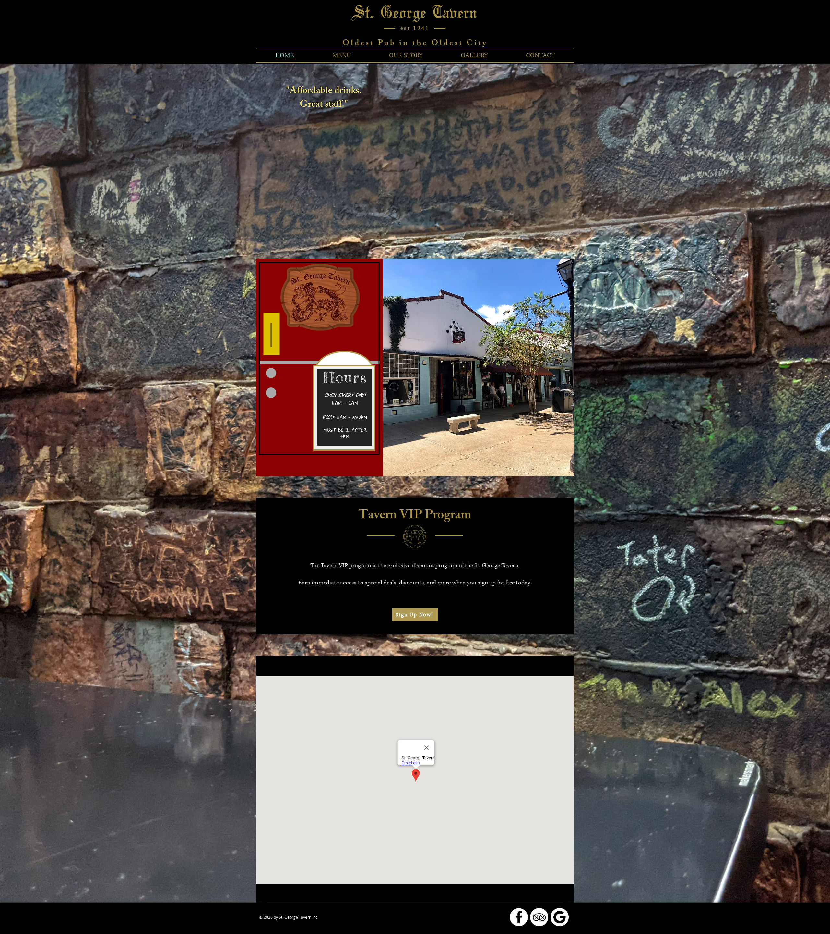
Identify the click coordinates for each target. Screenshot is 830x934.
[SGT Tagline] (441, 221)
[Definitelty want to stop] (400, 221)
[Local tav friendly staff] (424, 221)
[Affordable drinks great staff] (395, 221)
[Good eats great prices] (418, 221)
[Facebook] (519, 917)
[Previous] (35, 150)
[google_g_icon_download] (560, 917)
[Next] (795, 150)
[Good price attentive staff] (435, 221)
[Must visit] (389, 221)
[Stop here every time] (430, 221)
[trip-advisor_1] (539, 917)
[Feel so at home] (406, 221)
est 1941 (415, 29)
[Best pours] (412, 221)
